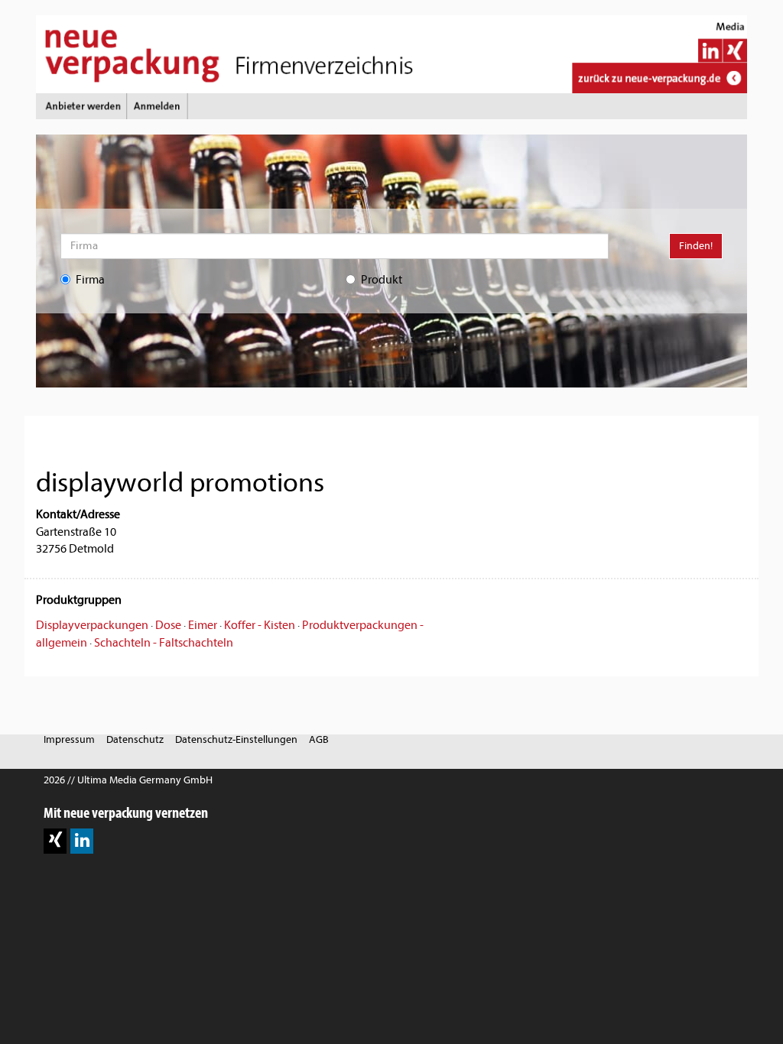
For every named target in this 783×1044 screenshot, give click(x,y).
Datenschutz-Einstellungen (236, 739)
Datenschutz (135, 739)
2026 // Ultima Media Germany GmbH (128, 779)
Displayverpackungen (92, 625)
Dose (168, 625)
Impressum (69, 739)
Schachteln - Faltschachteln (163, 643)
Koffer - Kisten (259, 625)
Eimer (202, 625)
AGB (319, 739)
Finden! (696, 245)
